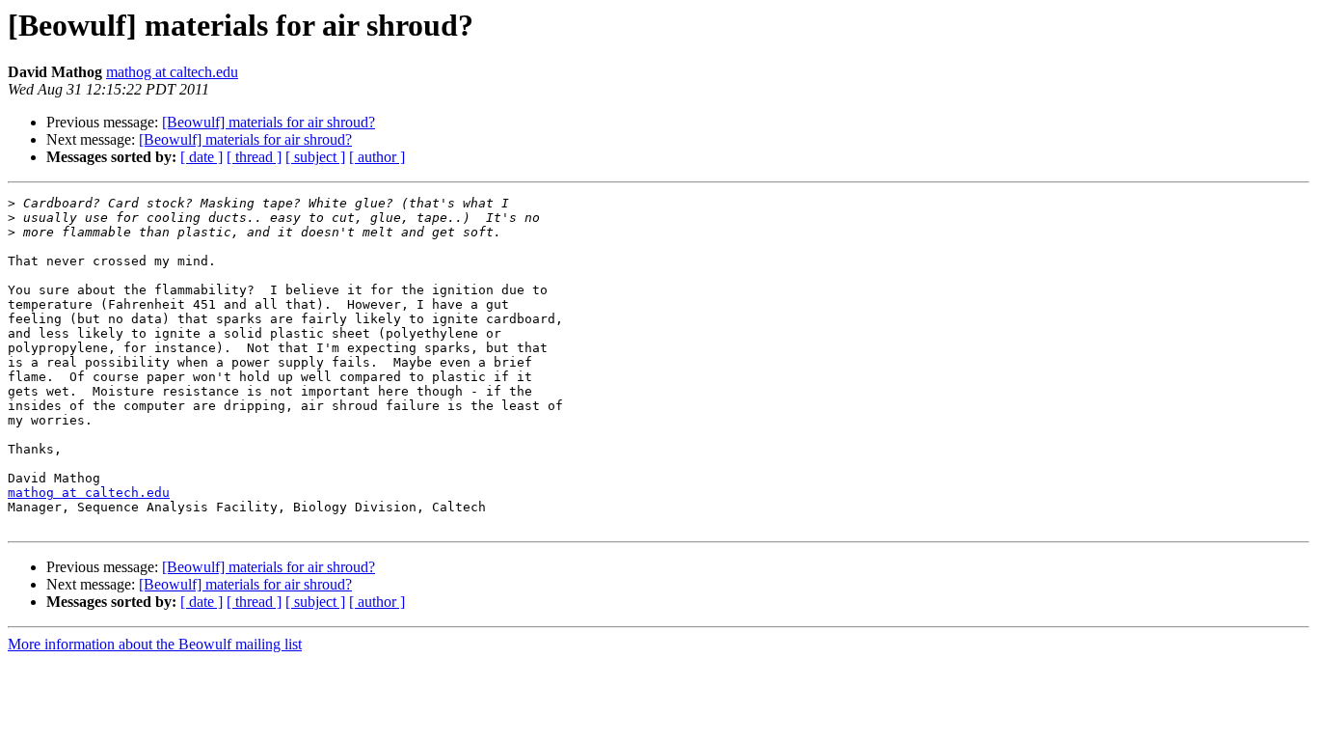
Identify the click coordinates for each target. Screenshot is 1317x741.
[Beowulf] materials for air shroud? (268, 122)
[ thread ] (254, 157)
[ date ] (201, 157)
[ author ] (377, 157)
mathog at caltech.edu (172, 72)
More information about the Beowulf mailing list (155, 644)
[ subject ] (315, 157)
